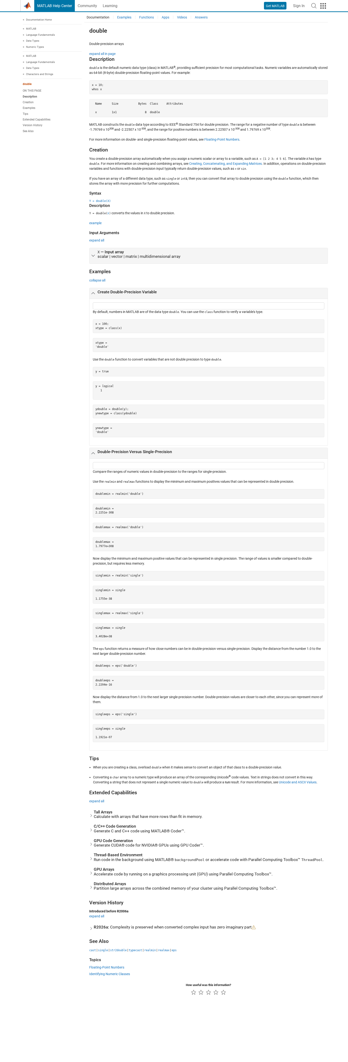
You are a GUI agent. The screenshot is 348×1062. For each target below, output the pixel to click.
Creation (28, 102)
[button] (313, 5)
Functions (146, 17)
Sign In (299, 6)
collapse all (97, 280)
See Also (28, 131)
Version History (32, 125)
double (27, 84)
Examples (29, 108)
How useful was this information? (208, 985)
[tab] (208, 256)
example (95, 223)
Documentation (98, 17)
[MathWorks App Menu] (323, 6)
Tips (25, 114)
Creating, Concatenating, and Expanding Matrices (225, 163)
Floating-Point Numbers (221, 139)
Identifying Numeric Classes (109, 974)
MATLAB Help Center (54, 6)
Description (30, 96)
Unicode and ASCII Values (298, 782)
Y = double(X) (100, 201)
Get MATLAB (275, 6)
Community (87, 6)
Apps (165, 17)
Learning (110, 6)
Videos (182, 17)
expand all (96, 240)
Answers (201, 17)
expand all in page (102, 54)
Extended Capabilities (36, 119)
